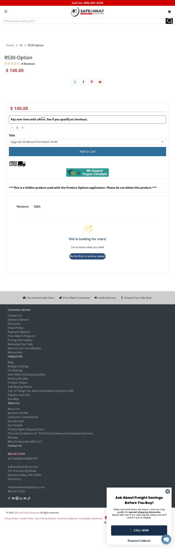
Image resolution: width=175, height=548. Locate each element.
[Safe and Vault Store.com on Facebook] (9, 499)
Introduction (16, 421)
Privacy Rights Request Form (26, 429)
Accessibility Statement (90, 518)
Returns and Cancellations (25, 348)
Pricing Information (20, 340)
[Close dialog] (167, 491)
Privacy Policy (11, 518)
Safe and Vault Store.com (26, 512)
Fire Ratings (15, 370)
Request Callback (139, 540)
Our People (15, 425)
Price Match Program (21, 336)
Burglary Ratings (18, 366)
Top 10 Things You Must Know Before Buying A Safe (40, 391)
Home (10, 45)
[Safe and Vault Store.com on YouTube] (13, 499)
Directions (14, 479)
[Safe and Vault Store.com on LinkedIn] (21, 499)
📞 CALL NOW (139, 530)
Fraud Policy (15, 328)
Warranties (15, 352)
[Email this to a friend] (100, 82)
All (20, 45)
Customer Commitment (23, 417)
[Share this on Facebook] (83, 82)
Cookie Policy (26, 518)
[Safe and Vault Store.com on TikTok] (28, 499)
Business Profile (18, 413)
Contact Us (15, 315)
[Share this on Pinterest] (92, 82)
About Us (14, 409)
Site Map (13, 399)
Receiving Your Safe (20, 344)
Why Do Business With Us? (25, 441)
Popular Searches (19, 395)
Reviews (13, 437)
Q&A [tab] (37, 207)
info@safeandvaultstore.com (26, 487)
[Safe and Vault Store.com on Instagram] (17, 499)
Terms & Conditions (67, 518)
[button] (166, 539)
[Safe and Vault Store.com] (87, 12)
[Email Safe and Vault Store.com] (24, 499)
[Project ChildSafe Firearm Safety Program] (87, 172)
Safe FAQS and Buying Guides (26, 374)
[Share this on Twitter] (75, 82)
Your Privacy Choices (45, 518)
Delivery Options (18, 320)
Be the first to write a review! (87, 256)
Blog (10, 362)
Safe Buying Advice (20, 387)
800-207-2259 (93, 3)
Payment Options (19, 332)
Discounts (14, 324)
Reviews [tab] (23, 207)
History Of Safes (18, 378)
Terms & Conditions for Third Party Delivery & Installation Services (50, 433)
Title (12, 135)
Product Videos (18, 383)
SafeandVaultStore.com (23, 467)
